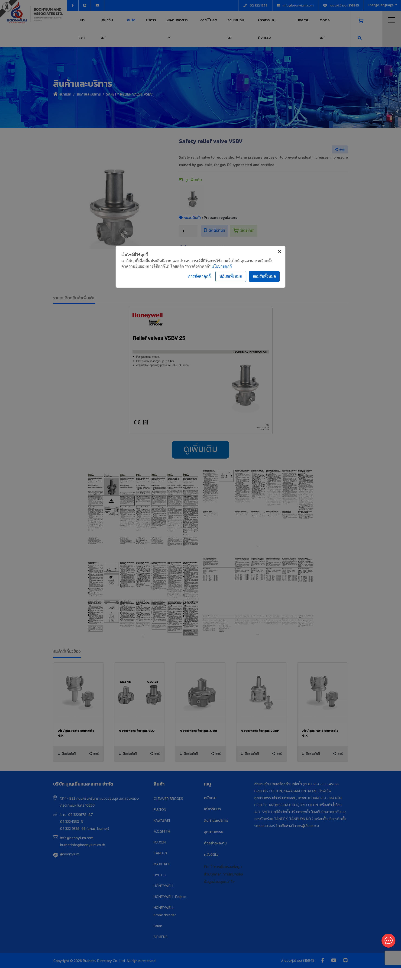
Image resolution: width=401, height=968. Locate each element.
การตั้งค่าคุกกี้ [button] (199, 276)
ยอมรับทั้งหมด (264, 276)
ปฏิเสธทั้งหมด (231, 276)
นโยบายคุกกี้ (221, 266)
